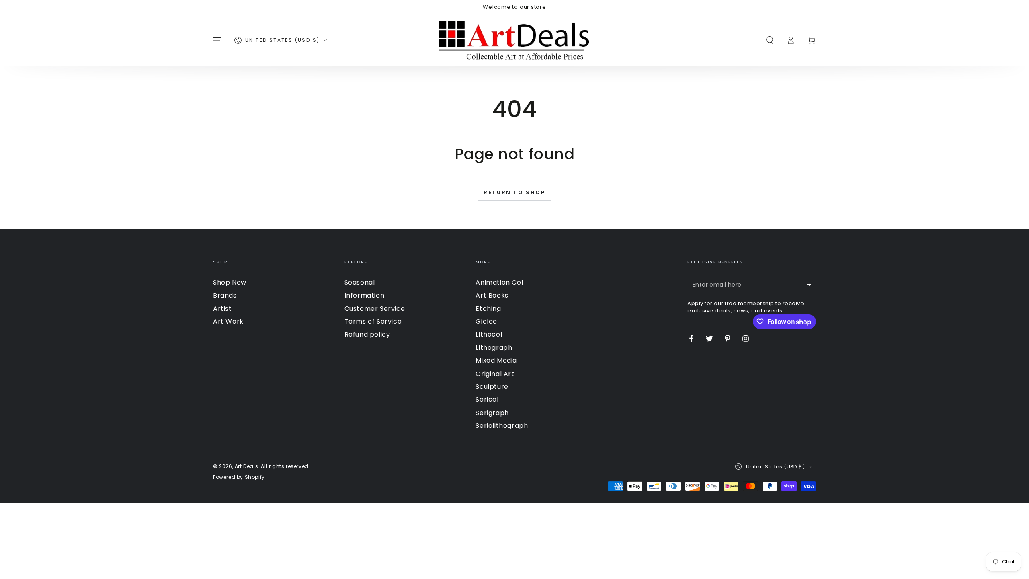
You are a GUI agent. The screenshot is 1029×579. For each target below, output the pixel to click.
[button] (769, 40)
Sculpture (492, 386)
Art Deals (246, 466)
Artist (222, 308)
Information (364, 295)
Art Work (228, 321)
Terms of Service (373, 321)
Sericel (487, 399)
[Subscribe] (811, 285)
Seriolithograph (502, 425)
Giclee (486, 321)
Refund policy (367, 334)
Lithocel (489, 334)
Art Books (492, 295)
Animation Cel (499, 282)
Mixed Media (496, 360)
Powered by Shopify (239, 477)
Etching (488, 308)
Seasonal (359, 282)
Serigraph (492, 412)
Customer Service (374, 308)
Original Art (495, 373)
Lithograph (494, 347)
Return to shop (514, 192)
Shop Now (229, 282)
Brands (225, 295)
